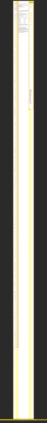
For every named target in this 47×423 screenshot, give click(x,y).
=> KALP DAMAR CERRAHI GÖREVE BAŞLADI (16, 63)
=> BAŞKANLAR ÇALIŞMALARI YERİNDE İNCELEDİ (16, 244)
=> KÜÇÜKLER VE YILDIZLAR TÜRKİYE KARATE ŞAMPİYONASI (16, 285)
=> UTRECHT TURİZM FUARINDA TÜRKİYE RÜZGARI (16, 228)
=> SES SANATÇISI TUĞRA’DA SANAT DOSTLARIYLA (16, 49)
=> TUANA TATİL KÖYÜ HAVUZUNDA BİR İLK (16, 159)
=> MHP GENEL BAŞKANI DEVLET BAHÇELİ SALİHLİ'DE (16, 208)
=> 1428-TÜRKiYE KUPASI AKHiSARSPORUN (16, 286)
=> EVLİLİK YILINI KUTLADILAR (17, 121)
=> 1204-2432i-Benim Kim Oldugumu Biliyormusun (16, 108)
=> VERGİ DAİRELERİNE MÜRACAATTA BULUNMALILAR (16, 326)
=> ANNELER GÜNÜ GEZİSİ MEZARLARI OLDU (16, 124)
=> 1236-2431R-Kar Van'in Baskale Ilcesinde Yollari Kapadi (16, 137)
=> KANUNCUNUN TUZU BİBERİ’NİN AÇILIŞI (16, 23)
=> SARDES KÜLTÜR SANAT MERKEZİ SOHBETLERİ (16, 216)
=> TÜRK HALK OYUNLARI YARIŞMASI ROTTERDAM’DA (16, 80)
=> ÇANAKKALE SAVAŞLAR (16, 280)
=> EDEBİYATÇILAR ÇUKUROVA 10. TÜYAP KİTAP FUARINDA (16, 69)
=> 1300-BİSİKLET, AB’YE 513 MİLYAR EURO (16, 191)
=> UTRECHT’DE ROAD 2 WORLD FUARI (16, 149)
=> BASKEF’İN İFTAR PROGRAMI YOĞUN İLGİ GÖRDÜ (16, 308)
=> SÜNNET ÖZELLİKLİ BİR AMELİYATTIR (16, 85)
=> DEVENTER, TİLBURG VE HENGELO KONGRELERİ (16, 52)
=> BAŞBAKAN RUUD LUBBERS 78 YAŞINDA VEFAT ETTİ (16, 246)
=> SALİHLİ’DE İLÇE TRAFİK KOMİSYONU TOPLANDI (16, 332)
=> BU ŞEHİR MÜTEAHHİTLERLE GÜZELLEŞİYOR (16, 180)
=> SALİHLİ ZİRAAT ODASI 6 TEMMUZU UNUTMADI (16, 161)
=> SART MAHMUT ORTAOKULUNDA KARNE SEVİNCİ (16, 145)
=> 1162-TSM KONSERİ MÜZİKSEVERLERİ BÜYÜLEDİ (16, 72)
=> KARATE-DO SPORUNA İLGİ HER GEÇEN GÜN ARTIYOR (16, 298)
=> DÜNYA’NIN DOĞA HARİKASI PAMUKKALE (16, 339)
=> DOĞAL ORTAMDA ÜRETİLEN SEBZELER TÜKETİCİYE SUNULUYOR (16, 337)
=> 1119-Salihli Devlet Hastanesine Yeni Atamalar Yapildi (16, 33)
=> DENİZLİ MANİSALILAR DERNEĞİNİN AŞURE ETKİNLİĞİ (16, 190)
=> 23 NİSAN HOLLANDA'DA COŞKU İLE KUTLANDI (16, 276)
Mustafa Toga (31, 19)
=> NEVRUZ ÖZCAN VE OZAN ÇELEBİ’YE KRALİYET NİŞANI (16, 282)
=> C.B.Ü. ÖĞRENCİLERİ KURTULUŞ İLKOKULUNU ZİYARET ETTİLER (16, 225)
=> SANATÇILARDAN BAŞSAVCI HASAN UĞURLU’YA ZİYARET (16, 127)
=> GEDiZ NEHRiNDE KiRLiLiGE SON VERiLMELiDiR (16, 306)
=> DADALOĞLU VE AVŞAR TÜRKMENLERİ (16, 73)
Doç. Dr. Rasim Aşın (31, 20)
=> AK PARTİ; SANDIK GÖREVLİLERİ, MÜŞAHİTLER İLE (16, 318)
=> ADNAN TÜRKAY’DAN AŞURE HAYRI (16, 26)
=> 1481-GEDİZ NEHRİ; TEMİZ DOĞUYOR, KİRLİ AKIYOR (16, 328)
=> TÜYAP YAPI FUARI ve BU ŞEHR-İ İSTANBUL (16, 138)
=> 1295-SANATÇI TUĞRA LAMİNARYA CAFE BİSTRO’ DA (16, 187)
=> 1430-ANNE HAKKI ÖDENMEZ (16, 288)
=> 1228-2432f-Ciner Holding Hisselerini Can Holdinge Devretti (16, 129)
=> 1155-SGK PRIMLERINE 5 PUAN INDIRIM (16, 65)
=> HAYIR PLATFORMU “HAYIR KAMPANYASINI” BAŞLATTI (16, 84)
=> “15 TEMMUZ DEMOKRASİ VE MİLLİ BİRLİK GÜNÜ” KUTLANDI (16, 165)
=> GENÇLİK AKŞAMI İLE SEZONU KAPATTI (16, 160)
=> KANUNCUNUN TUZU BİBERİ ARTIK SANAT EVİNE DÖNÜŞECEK (16, 36)
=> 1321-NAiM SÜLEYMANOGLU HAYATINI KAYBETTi (16, 207)
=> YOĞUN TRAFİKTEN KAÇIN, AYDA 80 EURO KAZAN (16, 250)
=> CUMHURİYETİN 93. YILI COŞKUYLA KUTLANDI (16, 20)
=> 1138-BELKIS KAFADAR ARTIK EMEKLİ (16, 50)
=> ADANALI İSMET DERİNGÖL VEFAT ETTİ (16, 99)
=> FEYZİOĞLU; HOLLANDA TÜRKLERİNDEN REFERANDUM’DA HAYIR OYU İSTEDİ (16, 86)
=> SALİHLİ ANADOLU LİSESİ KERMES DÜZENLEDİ (16, 271)
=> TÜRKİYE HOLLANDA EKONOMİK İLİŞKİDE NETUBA (16, 217)
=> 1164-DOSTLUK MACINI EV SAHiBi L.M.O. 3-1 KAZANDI (16, 74)
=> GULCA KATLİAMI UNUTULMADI (16, 77)
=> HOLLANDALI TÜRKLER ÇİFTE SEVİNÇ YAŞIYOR (16, 315)
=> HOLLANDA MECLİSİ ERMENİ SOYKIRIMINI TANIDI (16, 251)
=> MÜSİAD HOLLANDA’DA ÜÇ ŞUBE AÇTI (16, 212)
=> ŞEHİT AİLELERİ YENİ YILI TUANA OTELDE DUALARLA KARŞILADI (16, 57)
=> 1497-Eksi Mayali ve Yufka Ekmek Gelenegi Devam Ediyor (16, 340)
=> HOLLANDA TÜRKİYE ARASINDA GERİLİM (16, 91)
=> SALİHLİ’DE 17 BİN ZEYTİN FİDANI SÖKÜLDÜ (16, 88)
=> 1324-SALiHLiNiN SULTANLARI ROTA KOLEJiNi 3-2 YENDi (16, 209)
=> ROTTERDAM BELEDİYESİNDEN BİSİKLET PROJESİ (16, 260)
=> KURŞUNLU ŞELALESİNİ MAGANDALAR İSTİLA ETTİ (16, 157)
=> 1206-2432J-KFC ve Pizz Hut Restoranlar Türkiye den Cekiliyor (16, 110)
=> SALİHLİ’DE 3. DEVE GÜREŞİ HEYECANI (16, 89)
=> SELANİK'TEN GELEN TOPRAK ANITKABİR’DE (16, 297)
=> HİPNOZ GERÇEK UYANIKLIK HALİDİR (16, 254)
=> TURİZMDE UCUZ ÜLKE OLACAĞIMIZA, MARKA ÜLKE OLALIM (16, 335)
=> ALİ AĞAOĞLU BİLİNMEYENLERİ (17, 70)
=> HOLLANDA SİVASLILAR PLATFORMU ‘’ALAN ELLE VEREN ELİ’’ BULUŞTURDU (16, 46)
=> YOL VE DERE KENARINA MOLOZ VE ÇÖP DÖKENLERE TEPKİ (16, 341)
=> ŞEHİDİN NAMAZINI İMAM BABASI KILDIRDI (16, 198)
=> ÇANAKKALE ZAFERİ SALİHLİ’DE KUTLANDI (16, 94)
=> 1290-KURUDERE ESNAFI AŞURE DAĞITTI (16, 183)
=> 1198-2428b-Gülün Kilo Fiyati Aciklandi (16, 103)
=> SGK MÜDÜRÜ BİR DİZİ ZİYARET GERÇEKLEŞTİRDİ (16, 112)
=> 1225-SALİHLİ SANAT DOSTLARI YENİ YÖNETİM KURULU (16, 126)
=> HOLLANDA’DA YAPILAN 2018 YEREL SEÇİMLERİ (16, 262)
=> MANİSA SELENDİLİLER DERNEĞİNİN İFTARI (16, 147)
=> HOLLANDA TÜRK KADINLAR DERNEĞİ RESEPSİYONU (16, 67)
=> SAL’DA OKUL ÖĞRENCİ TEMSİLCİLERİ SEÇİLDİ (16, 19)
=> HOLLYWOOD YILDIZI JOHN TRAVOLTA (16, 171)
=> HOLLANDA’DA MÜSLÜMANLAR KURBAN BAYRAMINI (16, 173)
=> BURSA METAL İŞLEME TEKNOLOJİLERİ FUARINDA (16, 43)
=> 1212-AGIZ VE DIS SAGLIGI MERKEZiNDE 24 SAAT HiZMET (16, 115)
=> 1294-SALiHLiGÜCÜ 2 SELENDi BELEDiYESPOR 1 (16, 186)
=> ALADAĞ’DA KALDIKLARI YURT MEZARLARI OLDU (16, 40)
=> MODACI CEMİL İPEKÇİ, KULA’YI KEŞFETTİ (16, 336)
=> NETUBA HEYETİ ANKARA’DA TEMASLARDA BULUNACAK (16, 47)
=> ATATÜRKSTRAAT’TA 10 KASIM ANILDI (16, 202)
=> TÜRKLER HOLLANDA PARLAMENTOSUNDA (16, 83)
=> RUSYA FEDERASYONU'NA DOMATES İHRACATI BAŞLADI (16, 273)
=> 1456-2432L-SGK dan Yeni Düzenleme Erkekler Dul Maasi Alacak (16, 307)
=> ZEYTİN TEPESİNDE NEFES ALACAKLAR (16, 132)
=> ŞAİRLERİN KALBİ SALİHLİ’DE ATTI (16, 237)
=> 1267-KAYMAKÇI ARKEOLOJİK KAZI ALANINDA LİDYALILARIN (16, 163)
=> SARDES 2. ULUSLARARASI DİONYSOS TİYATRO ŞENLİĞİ (16, 158)
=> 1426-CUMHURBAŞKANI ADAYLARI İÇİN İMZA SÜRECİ (16, 284)
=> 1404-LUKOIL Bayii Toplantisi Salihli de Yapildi (16, 267)
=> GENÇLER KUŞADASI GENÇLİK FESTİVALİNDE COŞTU (16, 162)
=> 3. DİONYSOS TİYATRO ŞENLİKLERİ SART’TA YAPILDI (16, 327)
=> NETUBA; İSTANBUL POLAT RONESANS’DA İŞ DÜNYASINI (16, 281)
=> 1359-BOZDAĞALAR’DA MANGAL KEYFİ (16, 238)
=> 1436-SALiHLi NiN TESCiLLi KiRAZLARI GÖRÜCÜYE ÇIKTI (16, 293)
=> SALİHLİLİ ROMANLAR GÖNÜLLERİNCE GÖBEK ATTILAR (16, 283)
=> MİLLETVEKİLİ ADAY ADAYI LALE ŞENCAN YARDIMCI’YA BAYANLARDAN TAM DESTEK (16, 292)
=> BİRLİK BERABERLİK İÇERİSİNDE (16, 275)
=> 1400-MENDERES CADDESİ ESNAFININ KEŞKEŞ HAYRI (16, 263)
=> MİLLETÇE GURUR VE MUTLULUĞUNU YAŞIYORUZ (16, 295)
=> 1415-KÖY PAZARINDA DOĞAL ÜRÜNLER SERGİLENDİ (16, 274)
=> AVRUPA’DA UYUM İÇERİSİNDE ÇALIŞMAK (16, 181)
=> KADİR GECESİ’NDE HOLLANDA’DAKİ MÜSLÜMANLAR (16, 153)
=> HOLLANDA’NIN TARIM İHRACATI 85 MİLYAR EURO (16, 71)
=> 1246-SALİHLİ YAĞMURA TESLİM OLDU (16, 144)
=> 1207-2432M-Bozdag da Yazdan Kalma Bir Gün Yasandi (16, 111)
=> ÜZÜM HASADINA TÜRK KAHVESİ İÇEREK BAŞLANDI (16, 170)
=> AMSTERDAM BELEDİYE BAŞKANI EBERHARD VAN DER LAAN (16, 182)
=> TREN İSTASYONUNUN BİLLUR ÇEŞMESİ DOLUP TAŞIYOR (16, 172)
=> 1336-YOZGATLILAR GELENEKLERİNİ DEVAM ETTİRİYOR (16, 218)
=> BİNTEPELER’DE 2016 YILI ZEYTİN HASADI (16, 51)
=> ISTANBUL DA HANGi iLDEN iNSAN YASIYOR (16, 93)
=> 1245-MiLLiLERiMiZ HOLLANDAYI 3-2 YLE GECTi (16, 143)
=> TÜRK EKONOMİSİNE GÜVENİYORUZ (16, 104)
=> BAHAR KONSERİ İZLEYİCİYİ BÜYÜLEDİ (16, 101)
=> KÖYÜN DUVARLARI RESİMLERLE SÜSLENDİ (16, 179)
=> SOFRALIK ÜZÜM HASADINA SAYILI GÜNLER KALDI (16, 309)
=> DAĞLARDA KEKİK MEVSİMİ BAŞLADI (16, 294)
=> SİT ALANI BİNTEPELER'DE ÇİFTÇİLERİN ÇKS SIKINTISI (16, 24)
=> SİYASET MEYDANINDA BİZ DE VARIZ (16, 87)
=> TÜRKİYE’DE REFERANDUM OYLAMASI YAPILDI (16, 107)
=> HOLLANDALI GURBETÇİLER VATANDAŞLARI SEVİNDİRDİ (16, 154)
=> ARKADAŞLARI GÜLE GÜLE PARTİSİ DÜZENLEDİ (16, 96)
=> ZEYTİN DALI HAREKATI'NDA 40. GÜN (16, 253)
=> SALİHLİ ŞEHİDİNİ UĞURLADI (16, 287)
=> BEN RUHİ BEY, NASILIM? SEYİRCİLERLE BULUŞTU (16, 239)
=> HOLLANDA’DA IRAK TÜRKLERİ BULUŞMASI (16, 241)
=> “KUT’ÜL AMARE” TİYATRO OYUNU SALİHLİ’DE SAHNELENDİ (16, 278)
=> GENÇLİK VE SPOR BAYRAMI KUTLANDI (16, 130)
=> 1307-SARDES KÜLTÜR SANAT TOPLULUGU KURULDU (16, 196)
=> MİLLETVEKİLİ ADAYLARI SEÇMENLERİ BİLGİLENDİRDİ (16, 79)
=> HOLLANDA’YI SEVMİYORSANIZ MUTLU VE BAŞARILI (16, 128)
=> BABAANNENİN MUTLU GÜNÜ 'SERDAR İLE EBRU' (16, 34)
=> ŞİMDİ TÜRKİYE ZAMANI (16, 78)
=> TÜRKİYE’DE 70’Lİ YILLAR (16, 167)
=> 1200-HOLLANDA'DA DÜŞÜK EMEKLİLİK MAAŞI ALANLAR (16, 105)
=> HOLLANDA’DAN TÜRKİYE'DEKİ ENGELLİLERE (16, 230)
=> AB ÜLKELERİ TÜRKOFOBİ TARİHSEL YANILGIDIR (16, 243)
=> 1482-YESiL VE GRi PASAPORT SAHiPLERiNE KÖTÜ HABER (16, 329)
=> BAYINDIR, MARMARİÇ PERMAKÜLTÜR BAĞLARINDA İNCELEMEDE (16, 256)
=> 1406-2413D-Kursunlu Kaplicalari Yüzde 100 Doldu (16, 268)
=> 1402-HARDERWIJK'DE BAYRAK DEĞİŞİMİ (16, 265)
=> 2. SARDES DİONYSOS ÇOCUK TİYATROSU (16, 199)
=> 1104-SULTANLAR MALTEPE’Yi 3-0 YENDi (16, 21)
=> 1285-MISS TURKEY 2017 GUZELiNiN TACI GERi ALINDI (16, 178)
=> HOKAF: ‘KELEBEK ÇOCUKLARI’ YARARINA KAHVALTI (16, 76)
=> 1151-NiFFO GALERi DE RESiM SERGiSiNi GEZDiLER (16, 62)
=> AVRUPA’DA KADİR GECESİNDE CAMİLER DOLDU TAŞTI (16, 310)
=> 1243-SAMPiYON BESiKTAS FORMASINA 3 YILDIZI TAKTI (16, 142)
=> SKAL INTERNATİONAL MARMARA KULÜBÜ (16, 302)
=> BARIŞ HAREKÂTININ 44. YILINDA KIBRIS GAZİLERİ (16, 342)
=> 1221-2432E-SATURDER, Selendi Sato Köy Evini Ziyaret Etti (16, 123)
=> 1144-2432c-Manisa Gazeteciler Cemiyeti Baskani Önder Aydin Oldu (16, 55)
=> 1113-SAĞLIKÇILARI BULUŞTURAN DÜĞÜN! (16, 27)
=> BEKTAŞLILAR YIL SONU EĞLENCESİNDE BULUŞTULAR (16, 223)
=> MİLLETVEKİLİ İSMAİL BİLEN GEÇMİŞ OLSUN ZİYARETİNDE (16, 97)
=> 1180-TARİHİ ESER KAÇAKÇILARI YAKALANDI (16, 90)
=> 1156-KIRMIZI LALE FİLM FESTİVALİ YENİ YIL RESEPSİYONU (16, 66)
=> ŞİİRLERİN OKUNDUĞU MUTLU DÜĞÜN (16, 29)
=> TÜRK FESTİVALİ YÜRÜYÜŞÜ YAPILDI (16, 131)
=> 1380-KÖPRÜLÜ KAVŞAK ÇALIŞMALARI (16, 249)
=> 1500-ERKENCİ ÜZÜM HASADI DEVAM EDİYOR (16, 343)
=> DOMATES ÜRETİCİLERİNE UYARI (16, 324)
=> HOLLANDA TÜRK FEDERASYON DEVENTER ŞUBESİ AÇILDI (16, 30)
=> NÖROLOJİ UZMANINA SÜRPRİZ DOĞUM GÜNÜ (16, 98)
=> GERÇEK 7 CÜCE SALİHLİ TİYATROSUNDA (16, 48)
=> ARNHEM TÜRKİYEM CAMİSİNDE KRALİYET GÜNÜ (16, 277)
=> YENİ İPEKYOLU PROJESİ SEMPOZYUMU (16, 255)
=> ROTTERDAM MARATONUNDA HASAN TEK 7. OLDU (16, 270)
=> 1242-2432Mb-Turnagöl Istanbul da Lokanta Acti (16, 141)
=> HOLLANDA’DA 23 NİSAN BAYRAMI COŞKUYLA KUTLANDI (16, 114)
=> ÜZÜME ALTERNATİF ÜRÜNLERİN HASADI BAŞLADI (16, 330)
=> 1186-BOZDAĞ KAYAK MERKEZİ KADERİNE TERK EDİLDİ (16, 95)
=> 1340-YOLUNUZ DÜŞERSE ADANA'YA (16, 221)
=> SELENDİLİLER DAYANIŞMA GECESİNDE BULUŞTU (16, 82)
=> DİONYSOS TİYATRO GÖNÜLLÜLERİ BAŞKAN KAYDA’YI (16, 136)
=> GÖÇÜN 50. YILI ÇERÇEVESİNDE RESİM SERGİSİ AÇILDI (16, 232)
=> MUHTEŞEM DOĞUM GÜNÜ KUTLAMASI (16, 119)
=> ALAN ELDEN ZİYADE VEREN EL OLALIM (16, 148)
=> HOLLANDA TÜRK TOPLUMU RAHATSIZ (16, 92)
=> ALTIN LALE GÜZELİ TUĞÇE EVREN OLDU (16, 205)
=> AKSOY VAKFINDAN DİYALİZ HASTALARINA (16, 68)
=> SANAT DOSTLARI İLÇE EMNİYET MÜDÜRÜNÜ (16, 219)
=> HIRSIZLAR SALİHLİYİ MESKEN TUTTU (16, 102)
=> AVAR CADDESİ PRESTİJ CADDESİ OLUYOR (16, 192)
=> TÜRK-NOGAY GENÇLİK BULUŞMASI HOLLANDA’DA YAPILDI (16, 316)
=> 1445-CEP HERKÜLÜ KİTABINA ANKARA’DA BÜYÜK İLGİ (16, 300)
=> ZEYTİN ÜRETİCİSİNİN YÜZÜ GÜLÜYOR (16, 214)
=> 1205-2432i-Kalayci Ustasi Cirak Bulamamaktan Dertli (16, 109)
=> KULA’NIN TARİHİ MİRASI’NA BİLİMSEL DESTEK (16, 333)
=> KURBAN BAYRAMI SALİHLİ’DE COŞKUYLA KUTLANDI (16, 175)
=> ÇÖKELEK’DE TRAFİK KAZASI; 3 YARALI (16, 164)
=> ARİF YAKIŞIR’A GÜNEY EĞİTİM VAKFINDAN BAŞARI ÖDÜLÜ (16, 184)
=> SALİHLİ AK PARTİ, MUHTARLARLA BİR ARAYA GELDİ (16, 301)
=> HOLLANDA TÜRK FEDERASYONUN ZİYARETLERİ (16, 213)
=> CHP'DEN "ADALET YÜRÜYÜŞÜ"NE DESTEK (16, 152)
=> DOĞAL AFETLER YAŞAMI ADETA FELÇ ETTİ (16, 320)
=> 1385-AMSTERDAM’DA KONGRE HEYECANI (16, 252)
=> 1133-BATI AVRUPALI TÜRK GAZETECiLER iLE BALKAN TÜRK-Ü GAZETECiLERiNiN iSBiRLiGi (16, 45)
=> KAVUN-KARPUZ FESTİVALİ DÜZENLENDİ (16, 168)
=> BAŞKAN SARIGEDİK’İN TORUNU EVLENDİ (16, 75)
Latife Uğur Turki (31, 18)
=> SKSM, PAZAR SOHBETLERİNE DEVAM (16, 220)
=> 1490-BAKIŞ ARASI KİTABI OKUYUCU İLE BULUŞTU (16, 334)
